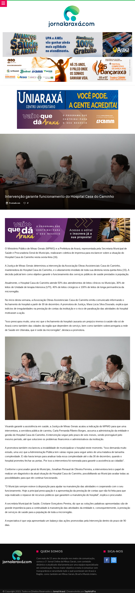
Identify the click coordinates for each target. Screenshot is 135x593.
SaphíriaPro (90, 591)
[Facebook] (107, 560)
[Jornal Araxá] (71, 3)
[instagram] (114, 560)
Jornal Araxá (59, 591)
